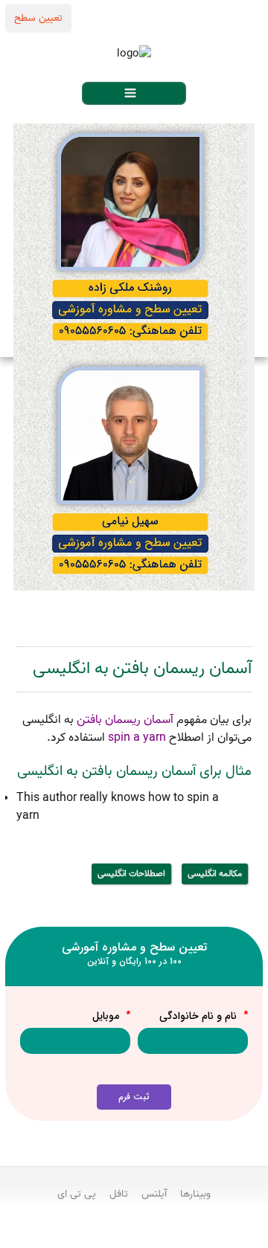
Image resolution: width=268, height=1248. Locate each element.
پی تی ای (76, 1194)
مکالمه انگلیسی (215, 873)
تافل (118, 1194)
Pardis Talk (134, 1234)
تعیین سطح (38, 18)
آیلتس (154, 1194)
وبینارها (195, 1194)
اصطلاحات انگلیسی (131, 873)
